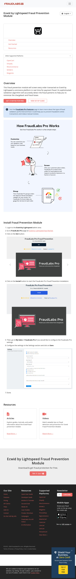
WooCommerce (12, 67)
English (66, 13)
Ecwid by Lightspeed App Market (41, 231)
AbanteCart (43, 519)
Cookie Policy (35, 573)
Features (6, 497)
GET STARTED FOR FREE (15, 101)
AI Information (26, 525)
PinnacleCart (43, 532)
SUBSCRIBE (67, 495)
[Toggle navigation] (69, 4)
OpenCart (10, 60)
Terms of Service (9, 549)
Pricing (6, 500)
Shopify (9, 64)
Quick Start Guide (27, 494)
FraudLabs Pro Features (25, 109)
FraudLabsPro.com (17, 546)
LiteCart (41, 525)
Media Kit (24, 507)
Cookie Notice (32, 549)
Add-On (6, 510)
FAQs (5, 507)
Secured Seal (25, 504)
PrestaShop (43, 513)
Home (6, 494)
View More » (43, 535)
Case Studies (25, 510)
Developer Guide (26, 497)
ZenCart (41, 529)
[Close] (72, 550)
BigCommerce (43, 516)
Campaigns (25, 516)
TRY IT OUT (37, 473)
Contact (6, 513)
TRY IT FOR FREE (63, 569)
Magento (10, 73)
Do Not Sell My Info (10, 516)
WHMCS (10, 70)
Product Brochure (27, 513)
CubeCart (42, 522)
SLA (25, 549)
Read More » (12, 434)
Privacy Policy (19, 549)
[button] (38, 56)
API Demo (7, 504)
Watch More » (47, 434)
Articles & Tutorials (27, 500)
